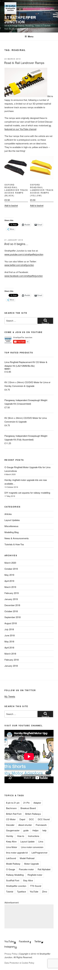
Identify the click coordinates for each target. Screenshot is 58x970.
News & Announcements (16, 538)
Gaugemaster (12, 830)
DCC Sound (44, 819)
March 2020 (10, 562)
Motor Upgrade (31, 863)
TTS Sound (35, 885)
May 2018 (9, 641)
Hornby (9, 835)
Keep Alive (11, 841)
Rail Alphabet (44, 869)
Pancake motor (26, 869)
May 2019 (9, 574)
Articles (8, 513)
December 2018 (12, 605)
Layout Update (27, 841)
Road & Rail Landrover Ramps (24, 63)
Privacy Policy (10, 953)
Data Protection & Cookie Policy (19, 962)
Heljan (35, 830)
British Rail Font (13, 813)
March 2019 (10, 586)
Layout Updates (12, 520)
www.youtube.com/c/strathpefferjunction (23, 254)
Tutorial (9, 891)
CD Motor (11, 819)
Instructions (33, 835)
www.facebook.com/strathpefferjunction (23, 275)
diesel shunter (25, 824)
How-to (20, 835)
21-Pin (26, 802)
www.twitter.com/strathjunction (19, 264)
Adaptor (37, 802)
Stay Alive (28, 880)
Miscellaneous (11, 526)
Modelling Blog (11, 532)
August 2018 (10, 623)
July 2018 (9, 629)
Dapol (22, 819)
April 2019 (9, 580)
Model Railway (13, 863)
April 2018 (9, 647)
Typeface (21, 891)
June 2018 (9, 635)
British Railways (33, 813)
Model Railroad (27, 858)
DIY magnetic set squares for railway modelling (27, 492)
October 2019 (11, 568)
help (44, 830)
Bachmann (11, 808)
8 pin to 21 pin (12, 802)
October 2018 (11, 611)
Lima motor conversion (32, 847)
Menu (30, 36)
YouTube (34, 891)
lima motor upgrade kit (17, 852)
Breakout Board (28, 808)
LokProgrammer (39, 852)
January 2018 (11, 665)
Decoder (10, 824)
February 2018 (11, 659)
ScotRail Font (12, 880)
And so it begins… (16, 244)
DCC (31, 819)
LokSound (11, 858)
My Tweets (9, 696)
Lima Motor (11, 847)
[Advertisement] (29, 916)
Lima (40, 841)
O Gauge (10, 869)
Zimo (44, 891)
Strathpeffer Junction (20, 19)
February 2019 (11, 593)
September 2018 (12, 617)
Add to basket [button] (11, 205)
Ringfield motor (35, 874)
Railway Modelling (15, 874)
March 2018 (10, 653)
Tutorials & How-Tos (14, 544)
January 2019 (11, 599)
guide (26, 830)
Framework (41, 824)
